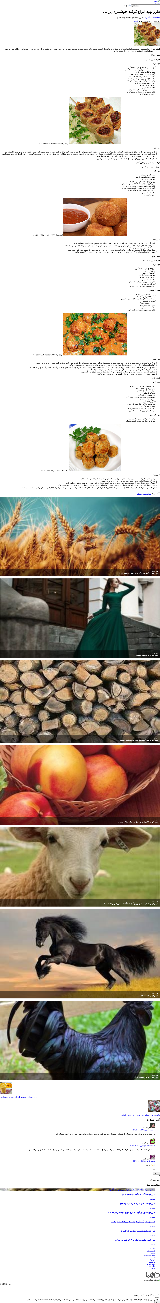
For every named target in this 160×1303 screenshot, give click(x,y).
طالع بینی (151, 1266)
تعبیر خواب (155, 571)
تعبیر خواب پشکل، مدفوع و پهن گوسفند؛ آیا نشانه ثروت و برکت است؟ (131, 904)
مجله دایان (156, 17)
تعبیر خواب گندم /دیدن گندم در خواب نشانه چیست (138, 573)
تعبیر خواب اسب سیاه (149, 995)
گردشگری (151, 1251)
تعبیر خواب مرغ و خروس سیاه (146, 1077)
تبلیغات (152, 1268)
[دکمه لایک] (154, 1138)
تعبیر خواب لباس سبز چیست (147, 655)
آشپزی (157, 3)
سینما (153, 1253)
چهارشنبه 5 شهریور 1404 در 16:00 (142, 1145)
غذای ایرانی (147, 494)
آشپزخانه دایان (149, 1255)
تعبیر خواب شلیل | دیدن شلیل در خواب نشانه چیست (138, 822)
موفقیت (152, 1262)
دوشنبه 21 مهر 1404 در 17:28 (144, 1130)
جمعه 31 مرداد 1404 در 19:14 (144, 1161)
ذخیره (157, 1302)
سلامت (152, 1248)
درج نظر (156, 1173)
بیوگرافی (151, 1259)
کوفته (139, 494)
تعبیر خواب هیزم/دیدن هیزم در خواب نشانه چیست (139, 740)
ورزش (152, 1257)
